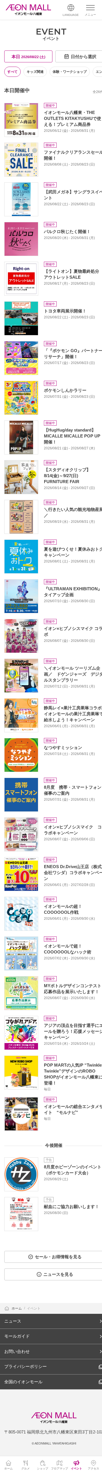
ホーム (17, 1308)
